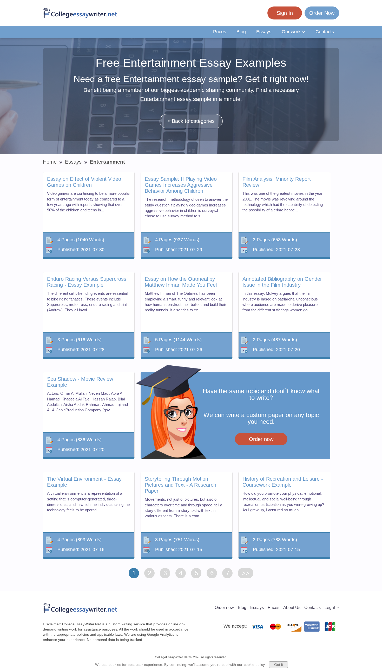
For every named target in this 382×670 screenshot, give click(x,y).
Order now (261, 439)
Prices (219, 31)
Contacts (324, 31)
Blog (241, 31)
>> (245, 573)
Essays (263, 31)
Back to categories (193, 121)
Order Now (321, 13)
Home (50, 162)
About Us (291, 607)
